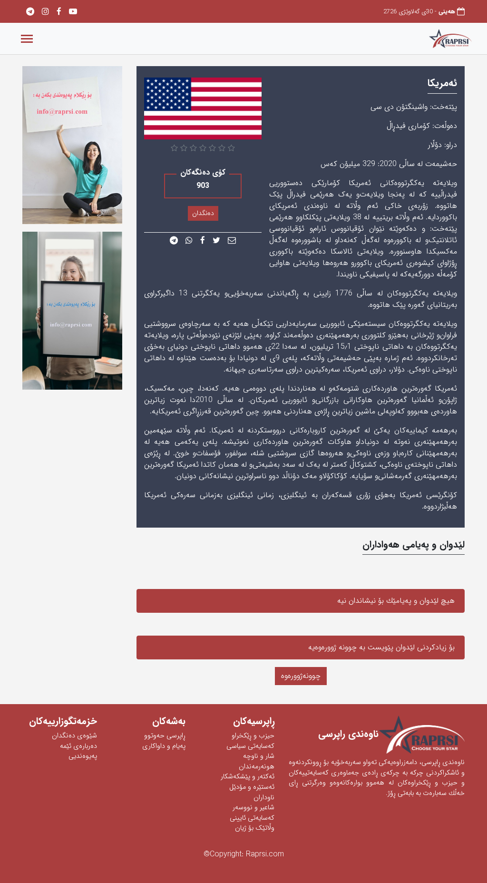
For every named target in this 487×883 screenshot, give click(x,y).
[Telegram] (30, 12)
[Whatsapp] (189, 240)
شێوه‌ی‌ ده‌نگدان (74, 735)
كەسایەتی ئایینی (252, 818)
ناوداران (263, 797)
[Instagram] (45, 12)
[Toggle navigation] (27, 39)
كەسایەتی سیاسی (250, 746)
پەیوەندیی (82, 756)
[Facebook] (59, 12)
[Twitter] (216, 240)
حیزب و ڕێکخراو (253, 735)
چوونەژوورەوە (301, 676)
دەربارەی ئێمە (78, 746)
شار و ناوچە (258, 756)
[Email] (232, 240)
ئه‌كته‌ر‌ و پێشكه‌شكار (247, 776)
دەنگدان (203, 213)
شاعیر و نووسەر (253, 807)
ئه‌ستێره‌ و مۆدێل (251, 787)
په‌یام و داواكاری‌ (163, 746)
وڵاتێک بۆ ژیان (254, 828)
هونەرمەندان (256, 766)
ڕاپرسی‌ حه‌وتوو (164, 735)
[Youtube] (73, 12)
